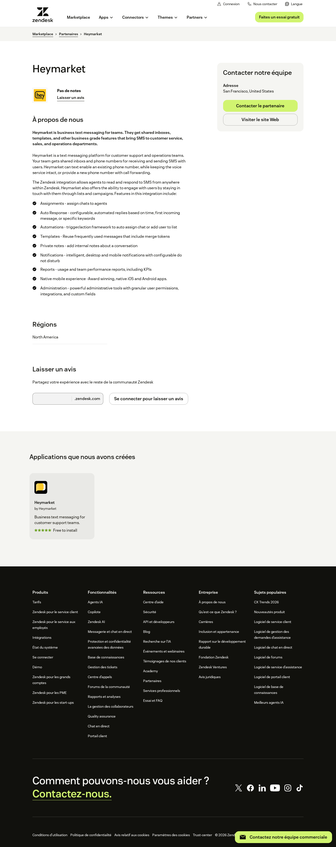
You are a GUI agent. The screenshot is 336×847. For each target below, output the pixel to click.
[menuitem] (294, 4)
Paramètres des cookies (171, 835)
